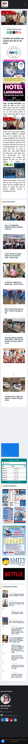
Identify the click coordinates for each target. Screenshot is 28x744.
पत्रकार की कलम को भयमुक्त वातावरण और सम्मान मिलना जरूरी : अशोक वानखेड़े (13, 256)
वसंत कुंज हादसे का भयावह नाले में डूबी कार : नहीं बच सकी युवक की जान (14, 398)
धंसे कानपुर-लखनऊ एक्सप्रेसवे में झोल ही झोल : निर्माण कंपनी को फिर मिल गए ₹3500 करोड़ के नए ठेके (14, 340)
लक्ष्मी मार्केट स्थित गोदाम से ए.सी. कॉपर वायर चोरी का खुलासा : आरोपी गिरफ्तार (17, 676)
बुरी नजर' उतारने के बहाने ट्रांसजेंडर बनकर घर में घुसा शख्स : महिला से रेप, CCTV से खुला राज (17, 658)
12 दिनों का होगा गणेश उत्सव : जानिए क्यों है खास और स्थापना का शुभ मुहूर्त (17, 667)
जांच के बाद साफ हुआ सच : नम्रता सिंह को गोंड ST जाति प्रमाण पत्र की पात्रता (16, 604)
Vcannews (5, 739)
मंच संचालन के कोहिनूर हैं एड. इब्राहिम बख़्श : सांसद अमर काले (14, 283)
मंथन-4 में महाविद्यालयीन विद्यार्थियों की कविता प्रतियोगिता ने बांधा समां (14, 227)
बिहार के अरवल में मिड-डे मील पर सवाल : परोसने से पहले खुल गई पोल (14, 311)
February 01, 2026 (8, 27)
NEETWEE (15, 741)
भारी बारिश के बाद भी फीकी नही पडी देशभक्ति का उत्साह (17, 613)
